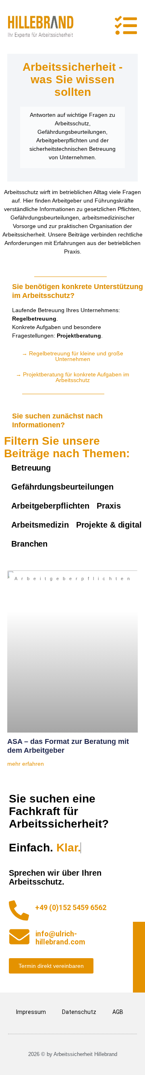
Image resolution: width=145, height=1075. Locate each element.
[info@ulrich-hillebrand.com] (19, 937)
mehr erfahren (25, 764)
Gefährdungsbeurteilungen (62, 486)
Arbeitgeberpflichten (50, 505)
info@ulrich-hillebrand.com (60, 937)
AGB (117, 1012)
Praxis (108, 505)
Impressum (31, 1012)
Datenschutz (79, 1012)
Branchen (29, 543)
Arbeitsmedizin (40, 524)
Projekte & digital (109, 524)
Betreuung (31, 467)
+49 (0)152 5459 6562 (70, 907)
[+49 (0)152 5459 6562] (19, 910)
